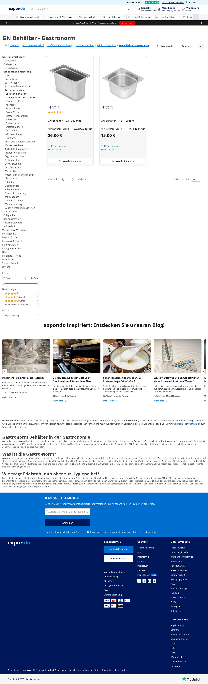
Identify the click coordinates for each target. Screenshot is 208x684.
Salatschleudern (14, 126)
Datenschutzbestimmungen (102, 532)
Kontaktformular (119, 549)
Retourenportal (119, 558)
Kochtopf (10, 104)
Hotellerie (7, 259)
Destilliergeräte (13, 167)
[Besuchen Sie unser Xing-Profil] (154, 581)
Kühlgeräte (9, 215)
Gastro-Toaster (13, 82)
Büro (4, 252)
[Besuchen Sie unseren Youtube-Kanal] (139, 581)
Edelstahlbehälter (16, 93)
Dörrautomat (12, 79)
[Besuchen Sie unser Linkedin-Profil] (149, 581)
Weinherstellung (13, 204)
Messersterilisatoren (17, 115)
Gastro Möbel (10, 68)
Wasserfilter (11, 171)
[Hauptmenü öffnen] (10, 17)
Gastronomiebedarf (13, 56)
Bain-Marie (177, 423)
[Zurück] (62, 179)
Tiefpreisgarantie (59, 146)
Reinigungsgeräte (11, 248)
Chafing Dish (194, 423)
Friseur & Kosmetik (12, 241)
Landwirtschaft (10, 244)
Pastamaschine (13, 160)
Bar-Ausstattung (12, 218)
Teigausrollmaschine (15, 152)
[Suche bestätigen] (129, 9)
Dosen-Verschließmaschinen (20, 207)
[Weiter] (72, 179)
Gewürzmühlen (13, 163)
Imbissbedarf (12, 196)
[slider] (4, 283)
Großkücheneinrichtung (17, 71)
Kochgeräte (9, 64)
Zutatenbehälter (14, 101)
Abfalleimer (12, 130)
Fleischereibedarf (12, 222)
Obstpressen (11, 178)
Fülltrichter (11, 119)
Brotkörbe (11, 137)
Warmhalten (10, 211)
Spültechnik (9, 226)
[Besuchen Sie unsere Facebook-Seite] (144, 581)
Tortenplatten (13, 123)
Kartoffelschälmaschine (17, 149)
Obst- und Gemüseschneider (20, 141)
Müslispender (12, 185)
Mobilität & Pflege (11, 255)
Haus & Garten (10, 237)
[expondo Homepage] (6, 45)
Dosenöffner (12, 112)
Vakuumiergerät (13, 189)
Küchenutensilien (15, 90)
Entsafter (9, 182)
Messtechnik (9, 233)
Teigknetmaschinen (15, 156)
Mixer (7, 75)
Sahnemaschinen (14, 200)
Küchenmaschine (14, 145)
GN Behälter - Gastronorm (21, 97)
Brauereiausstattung (16, 193)
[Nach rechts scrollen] (202, 23)
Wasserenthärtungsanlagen (19, 174)
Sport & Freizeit (10, 263)
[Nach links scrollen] (6, 23)
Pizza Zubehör (13, 108)
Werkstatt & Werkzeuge (14, 230)
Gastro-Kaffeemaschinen (18, 86)
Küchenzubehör (14, 134)
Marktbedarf (10, 60)
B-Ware (6, 266)
